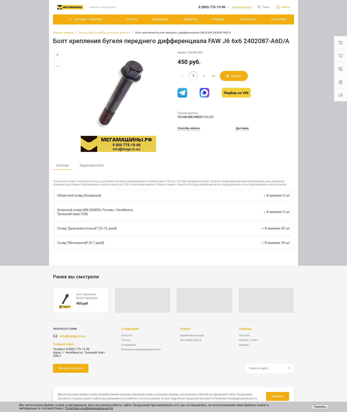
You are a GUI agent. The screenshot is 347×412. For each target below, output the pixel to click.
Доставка (242, 128)
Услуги (185, 329)
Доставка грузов (190, 339)
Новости (126, 335)
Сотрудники (128, 344)
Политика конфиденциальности (141, 349)
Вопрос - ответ (248, 339)
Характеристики (92, 165)
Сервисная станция (192, 335)
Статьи (125, 339)
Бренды (244, 344)
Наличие (62, 165)
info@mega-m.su (73, 336)
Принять (320, 407)
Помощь (245, 329)
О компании (130, 329)
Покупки (244, 335)
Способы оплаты (189, 128)
